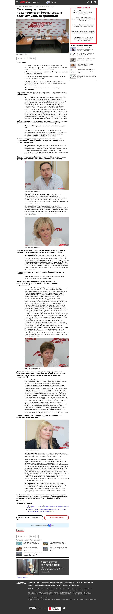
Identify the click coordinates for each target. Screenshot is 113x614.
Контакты (79, 582)
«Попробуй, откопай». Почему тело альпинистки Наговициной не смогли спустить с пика (86, 49)
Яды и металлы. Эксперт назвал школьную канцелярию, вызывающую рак (85, 65)
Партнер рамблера (42, 607)
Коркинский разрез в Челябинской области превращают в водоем (83, 25)
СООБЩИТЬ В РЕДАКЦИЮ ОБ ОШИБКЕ (71, 585)
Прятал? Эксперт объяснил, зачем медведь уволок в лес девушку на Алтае (86, 71)
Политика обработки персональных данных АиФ (62, 584)
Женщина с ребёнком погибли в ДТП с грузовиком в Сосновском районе (83, 32)
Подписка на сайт (70, 582)
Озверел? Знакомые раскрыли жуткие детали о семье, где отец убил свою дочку (83, 12)
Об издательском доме (34, 582)
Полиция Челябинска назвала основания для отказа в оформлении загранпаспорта (83, 19)
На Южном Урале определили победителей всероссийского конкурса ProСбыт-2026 (83, 39)
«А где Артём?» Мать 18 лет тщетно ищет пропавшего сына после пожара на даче (86, 55)
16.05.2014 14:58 (20, 6)
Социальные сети (88, 582)
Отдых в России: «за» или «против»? (40, 511)
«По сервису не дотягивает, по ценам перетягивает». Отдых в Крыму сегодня (57, 543)
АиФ (27, 54)
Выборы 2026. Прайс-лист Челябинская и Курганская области (44, 585)
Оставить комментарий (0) (56, 517)
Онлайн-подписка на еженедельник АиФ (53, 582)
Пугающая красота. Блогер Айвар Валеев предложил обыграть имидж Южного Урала (32, 554)
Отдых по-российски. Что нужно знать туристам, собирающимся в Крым (58, 549)
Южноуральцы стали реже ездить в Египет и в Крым (46, 509)
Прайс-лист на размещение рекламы (37, 584)
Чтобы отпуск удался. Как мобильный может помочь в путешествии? (31, 549)
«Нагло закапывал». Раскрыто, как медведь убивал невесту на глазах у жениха (86, 76)
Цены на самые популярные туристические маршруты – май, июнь (32, 543)
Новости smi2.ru (21, 577)
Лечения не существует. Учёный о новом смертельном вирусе (85, 59)
